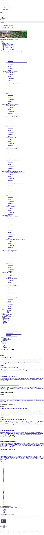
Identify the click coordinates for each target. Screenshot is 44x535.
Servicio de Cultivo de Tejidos (8, 323)
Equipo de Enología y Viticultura (12, 195)
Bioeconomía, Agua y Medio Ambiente (10, 71)
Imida (4, 345)
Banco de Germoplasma (7, 314)
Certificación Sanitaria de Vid (8, 316)
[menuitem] (3, 463)
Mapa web (2, 530)
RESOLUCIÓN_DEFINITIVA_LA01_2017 (9, 376)
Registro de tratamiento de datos (15, 530)
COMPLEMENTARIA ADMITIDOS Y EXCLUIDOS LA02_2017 (13, 408)
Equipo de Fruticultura (10, 251)
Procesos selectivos (6, 48)
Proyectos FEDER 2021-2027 (8, 326)
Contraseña (3, 18)
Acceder (2, 19)
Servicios (2, 313)
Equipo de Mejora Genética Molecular (12, 116)
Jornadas (2, 324)
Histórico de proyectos (7, 328)
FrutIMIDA (5, 317)
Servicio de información (7, 320)
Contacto (7, 312)
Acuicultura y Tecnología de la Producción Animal (12, 51)
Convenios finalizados (7, 339)
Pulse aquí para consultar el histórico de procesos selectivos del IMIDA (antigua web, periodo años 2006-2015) (20, 516)
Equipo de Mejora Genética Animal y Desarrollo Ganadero (16, 62)
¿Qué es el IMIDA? (6, 43)
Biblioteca (7, 311)
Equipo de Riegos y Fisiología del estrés (13, 83)
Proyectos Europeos (9, 333)
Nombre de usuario (4, 17)
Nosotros (2, 42)
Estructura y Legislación (7, 45)
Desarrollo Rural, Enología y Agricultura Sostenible (12, 171)
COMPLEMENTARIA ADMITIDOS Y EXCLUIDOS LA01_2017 (13, 419)
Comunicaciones (11, 59)
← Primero (5, 509)
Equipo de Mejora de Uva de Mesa (12, 148)
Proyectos (9, 56)
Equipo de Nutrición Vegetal (11, 206)
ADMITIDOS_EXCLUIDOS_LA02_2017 (8, 430)
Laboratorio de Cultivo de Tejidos (12, 285)
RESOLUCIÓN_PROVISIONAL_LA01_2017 (9, 396)
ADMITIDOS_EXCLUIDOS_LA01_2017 (8, 441)
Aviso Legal (7, 530)
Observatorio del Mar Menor (8, 47)
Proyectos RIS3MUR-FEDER (11, 336)
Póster (9, 82)
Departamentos (3, 50)
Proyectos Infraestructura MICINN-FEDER (13, 334)
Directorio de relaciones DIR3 (8, 46)
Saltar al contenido (3, 0)
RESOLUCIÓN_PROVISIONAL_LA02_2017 (9, 385)
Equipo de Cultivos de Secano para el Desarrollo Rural (15, 172)
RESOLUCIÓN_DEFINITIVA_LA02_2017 (9, 367)
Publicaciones (10, 61)
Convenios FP (5, 340)
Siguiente (4, 511)
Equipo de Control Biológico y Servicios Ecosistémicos (16, 239)
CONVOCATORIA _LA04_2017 (6, 357)
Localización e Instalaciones (8, 44)
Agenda (2, 341)
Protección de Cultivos (7, 215)
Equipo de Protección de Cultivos (12, 216)
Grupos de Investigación (7, 272)
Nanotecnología (8, 302)
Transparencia (3, 343)
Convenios (3, 337)
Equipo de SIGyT (9, 93)
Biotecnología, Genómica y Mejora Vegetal (11, 104)
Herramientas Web (6, 318)
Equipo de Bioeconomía (10, 72)
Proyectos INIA (8, 335)
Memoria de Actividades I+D (8, 49)
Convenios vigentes (6, 338)
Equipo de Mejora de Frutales (11, 137)
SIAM (4, 321)
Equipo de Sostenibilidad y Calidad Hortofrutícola (15, 183)
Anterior (4, 510)
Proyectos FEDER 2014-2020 (11, 329)
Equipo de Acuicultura (10, 52)
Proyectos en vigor (6, 327)
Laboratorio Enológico (7, 319)
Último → (4, 512)
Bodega (7, 273)
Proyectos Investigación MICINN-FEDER (13, 332)
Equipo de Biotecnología (10, 105)
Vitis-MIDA (5, 322)
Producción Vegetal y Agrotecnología (10, 250)
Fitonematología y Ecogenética (11, 278)
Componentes (10, 54)
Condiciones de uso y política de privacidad (30, 530)
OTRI (4, 309)
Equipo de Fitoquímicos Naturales (12, 227)
